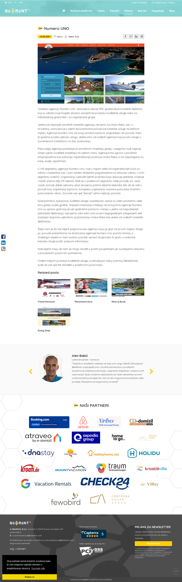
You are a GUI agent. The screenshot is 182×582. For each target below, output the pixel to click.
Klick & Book (119, 301)
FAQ (12, 549)
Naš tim (142, 11)
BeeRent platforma (81, 11)
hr (20, 2)
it (15, 2)
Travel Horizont (46, 301)
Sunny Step (44, 330)
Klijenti (128, 11)
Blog (172, 11)
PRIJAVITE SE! (153, 543)
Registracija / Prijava (164, 2)
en (10, 2)
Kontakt (21, 549)
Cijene (101, 11)
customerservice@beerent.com (27, 535)
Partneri (114, 11)
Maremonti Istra (83, 301)
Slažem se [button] (29, 577)
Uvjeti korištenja (139, 2)
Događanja (158, 11)
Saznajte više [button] (38, 568)
